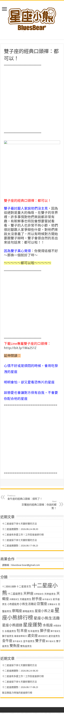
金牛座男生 (29, 641)
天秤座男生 (50, 594)
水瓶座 (48, 625)
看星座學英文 (20, 636)
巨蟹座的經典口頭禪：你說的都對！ (39, 505)
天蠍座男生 (25, 599)
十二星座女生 (23, 586)
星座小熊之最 (44, 611)
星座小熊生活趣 (47, 618)
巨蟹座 (42, 604)
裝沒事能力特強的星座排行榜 (17, 692)
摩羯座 (17, 611)
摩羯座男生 (28, 611)
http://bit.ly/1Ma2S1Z (20, 348)
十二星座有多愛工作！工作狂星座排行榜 (23, 534)
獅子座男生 (8, 636)
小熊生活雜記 (27, 604)
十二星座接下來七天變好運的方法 (19, 523)
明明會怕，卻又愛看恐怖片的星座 (29, 382)
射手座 (37, 599)
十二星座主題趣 (9, 586)
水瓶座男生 (10, 631)
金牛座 (7, 641)
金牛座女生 (18, 641)
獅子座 (45, 631)
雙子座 (40, 641)
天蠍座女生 (14, 599)
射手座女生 (47, 599)
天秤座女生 (39, 594)
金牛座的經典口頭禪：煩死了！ (24, 497)
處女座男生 (54, 636)
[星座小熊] (32, 17)
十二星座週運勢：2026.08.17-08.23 (20, 545)
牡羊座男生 (33, 631)
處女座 (33, 636)
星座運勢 (32, 624)
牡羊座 (22, 631)
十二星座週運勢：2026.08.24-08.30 (20, 529)
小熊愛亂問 (13, 604)
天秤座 (28, 594)
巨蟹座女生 (52, 604)
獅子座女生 (55, 631)
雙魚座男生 (26, 646)
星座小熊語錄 (12, 625)
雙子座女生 (51, 641)
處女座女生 (43, 636)
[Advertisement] (32, 99)
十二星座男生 (15, 593)
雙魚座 (15, 646)
